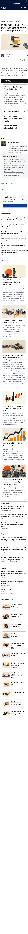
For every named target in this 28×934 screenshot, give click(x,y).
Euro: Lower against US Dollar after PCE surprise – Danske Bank (12, 507)
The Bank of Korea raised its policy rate (12, 591)
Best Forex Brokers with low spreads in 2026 (17, 675)
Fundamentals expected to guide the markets (13, 582)
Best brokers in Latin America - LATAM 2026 (17, 646)
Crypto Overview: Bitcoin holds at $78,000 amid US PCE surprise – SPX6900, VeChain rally (12, 559)
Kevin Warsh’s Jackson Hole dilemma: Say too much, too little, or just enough (12, 482)
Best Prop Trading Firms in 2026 (17, 615)
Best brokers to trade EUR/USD (18, 654)
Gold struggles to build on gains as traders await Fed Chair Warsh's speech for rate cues (13, 358)
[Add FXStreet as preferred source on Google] (15, 60)
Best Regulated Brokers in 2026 (16, 703)
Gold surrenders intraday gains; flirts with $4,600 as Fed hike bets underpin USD (14, 161)
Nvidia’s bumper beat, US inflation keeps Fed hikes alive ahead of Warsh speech (13, 573)
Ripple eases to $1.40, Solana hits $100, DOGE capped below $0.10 (13, 408)
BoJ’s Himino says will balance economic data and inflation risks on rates (13, 524)
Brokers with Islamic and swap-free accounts (17, 665)
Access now (15, 206)
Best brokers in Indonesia (16, 635)
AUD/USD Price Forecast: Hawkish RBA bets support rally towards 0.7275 (14, 515)
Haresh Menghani (9, 54)
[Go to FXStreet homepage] (4, 8)
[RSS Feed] (12, 183)
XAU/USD (16, 1)
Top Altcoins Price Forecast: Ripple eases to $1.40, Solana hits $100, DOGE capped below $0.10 (13, 539)
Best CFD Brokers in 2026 (17, 693)
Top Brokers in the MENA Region (17, 606)
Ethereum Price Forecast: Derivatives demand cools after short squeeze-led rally (13, 549)
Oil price (10, 1)
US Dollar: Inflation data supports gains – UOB (14, 238)
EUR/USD (23, 1)
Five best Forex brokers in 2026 (16, 625)
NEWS (3, 21)
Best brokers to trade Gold (18, 684)
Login (24, 7)
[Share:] (7, 183)
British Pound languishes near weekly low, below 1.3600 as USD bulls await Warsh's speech (14, 173)
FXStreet (7, 56)
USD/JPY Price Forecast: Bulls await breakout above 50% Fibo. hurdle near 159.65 (14, 167)
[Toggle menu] (1, 7)
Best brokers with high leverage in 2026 (18, 713)
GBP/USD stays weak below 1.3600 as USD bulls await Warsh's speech (12, 282)
